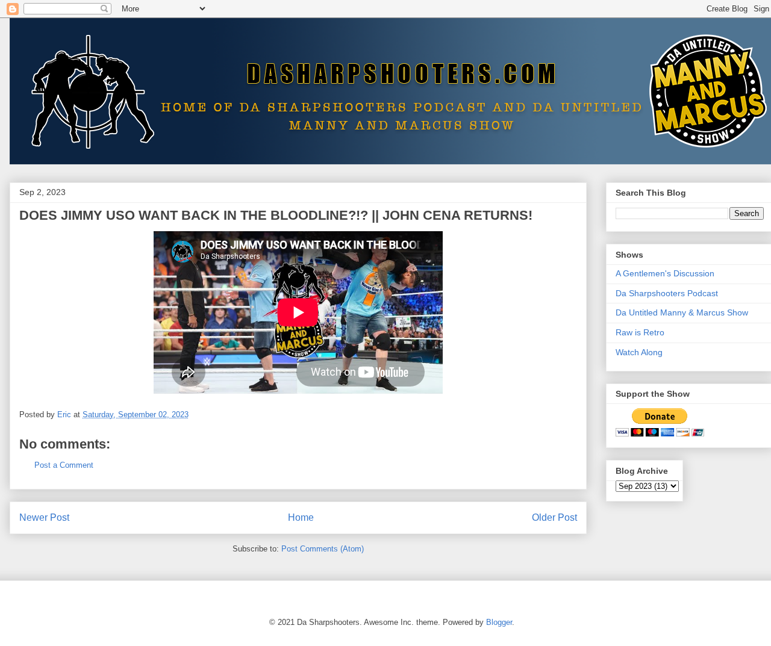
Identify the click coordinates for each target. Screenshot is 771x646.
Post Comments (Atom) (322, 548)
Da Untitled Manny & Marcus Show (682, 312)
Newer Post (44, 517)
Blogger (499, 622)
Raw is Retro (640, 332)
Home (301, 517)
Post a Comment (63, 465)
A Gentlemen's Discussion (665, 273)
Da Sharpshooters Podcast (667, 293)
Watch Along (639, 352)
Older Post (554, 517)
